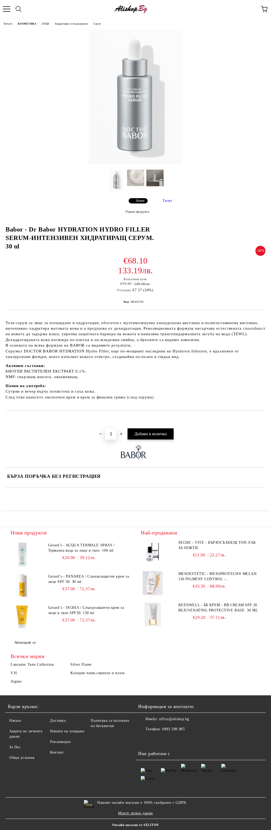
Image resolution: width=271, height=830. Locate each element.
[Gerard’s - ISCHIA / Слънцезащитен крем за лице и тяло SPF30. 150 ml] (22, 617)
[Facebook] (145, 740)
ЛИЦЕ (45, 23)
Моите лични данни (135, 813)
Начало (8, 23)
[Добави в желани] (261, 420)
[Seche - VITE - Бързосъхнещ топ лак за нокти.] (153, 552)
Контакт (57, 752)
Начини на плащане (67, 731)
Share (140, 201)
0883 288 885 (173, 729)
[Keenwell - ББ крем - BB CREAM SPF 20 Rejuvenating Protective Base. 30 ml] (153, 614)
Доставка (58, 721)
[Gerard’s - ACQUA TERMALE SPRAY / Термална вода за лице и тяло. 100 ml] (22, 554)
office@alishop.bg (174, 719)
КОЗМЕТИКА (27, 23)
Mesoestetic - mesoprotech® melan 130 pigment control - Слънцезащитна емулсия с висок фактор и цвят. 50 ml (217, 577)
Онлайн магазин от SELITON (135, 825)
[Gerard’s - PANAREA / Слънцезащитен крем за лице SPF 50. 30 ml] (22, 586)
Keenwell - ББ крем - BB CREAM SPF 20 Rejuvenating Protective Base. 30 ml (218, 607)
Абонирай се (25, 643)
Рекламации (60, 742)
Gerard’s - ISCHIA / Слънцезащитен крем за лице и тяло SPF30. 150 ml (86, 610)
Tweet (167, 201)
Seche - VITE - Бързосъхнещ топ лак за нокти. (217, 545)
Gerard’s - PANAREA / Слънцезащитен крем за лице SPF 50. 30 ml (88, 579)
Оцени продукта (137, 212)
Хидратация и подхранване (71, 23)
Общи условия (21, 758)
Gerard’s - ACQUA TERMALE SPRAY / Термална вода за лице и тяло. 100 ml (81, 547)
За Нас (14, 747)
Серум (97, 23)
